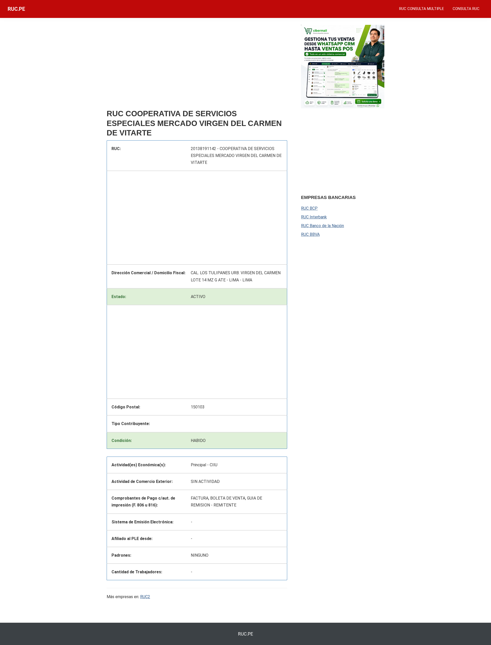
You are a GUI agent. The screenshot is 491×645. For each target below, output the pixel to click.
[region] (197, 66)
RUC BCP (309, 208)
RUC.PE (16, 9)
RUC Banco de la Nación (322, 225)
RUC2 (145, 596)
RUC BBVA (310, 234)
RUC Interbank (314, 217)
